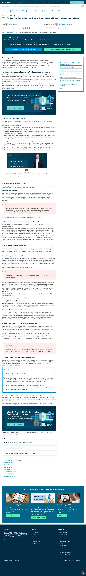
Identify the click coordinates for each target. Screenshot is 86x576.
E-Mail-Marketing (8, 465)
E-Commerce (10, 32)
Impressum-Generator (44, 2)
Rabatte (4, 333)
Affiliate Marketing (8, 462)
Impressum (78, 560)
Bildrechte (46, 10)
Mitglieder (26, 6)
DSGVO (23, 10)
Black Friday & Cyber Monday (11, 474)
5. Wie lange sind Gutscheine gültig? (68, 77)
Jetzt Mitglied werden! (76, 2)
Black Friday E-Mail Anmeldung (65, 552)
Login (67, 2)
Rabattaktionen (8, 467)
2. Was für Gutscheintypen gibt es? (68, 67)
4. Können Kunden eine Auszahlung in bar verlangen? (69, 73)
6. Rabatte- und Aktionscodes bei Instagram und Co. (70, 80)
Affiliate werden (35, 532)
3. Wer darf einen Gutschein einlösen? (68, 70)
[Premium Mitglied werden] (29, 102)
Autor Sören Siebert (36, 541)
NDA (59, 10)
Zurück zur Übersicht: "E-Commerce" (13, 460)
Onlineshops (29, 10)
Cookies (17, 10)
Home (3, 6)
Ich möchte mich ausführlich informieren (23, 49)
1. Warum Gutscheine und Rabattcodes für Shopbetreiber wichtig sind (70, 63)
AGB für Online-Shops (23, 434)
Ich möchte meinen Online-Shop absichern (62, 49)
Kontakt (65, 560)
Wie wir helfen (35, 539)
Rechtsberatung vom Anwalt (64, 541)
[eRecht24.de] (12, 2)
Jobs (33, 536)
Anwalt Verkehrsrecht (63, 536)
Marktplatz (19, 6)
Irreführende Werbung (9, 469)
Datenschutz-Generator (58, 2)
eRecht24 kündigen (62, 539)
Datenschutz (71, 560)
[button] (23, 28)
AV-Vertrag (53, 10)
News (14, 6)
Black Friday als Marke (9, 476)
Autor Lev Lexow (35, 543)
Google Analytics (38, 10)
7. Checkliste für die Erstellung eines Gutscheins (68, 85)
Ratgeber (8, 6)
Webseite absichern (55, 6)
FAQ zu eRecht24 (62, 545)
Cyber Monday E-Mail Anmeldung (65, 554)
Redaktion (34, 534)
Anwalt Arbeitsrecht (63, 532)
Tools (31, 6)
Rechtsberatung (45, 6)
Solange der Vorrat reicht (10, 471)
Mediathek (61, 547)
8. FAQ (61, 88)
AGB (12, 10)
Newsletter (61, 550)
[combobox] (82, 6)
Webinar (37, 6)
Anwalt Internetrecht (63, 534)
